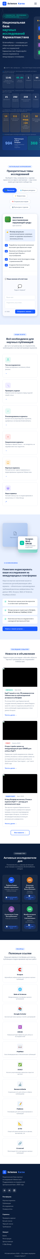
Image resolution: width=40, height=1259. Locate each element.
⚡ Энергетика (20, 196)
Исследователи (8, 1206)
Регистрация (7, 1239)
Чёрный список (8, 1224)
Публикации (7, 1203)
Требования (7, 1227)
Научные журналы (9, 1200)
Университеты (7, 1209)
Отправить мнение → (25, 311)
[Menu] (35, 4)
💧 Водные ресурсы (27, 190)
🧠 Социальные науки (20, 201)
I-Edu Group (7, 1244)
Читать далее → (11, 715)
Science (16, 3)
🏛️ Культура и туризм (20, 207)
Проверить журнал (9, 1218)
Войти (5, 1236)
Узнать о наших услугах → (15, 629)
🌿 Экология (9, 190)
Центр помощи (8, 1241)
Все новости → (20, 833)
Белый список (7, 1221)
